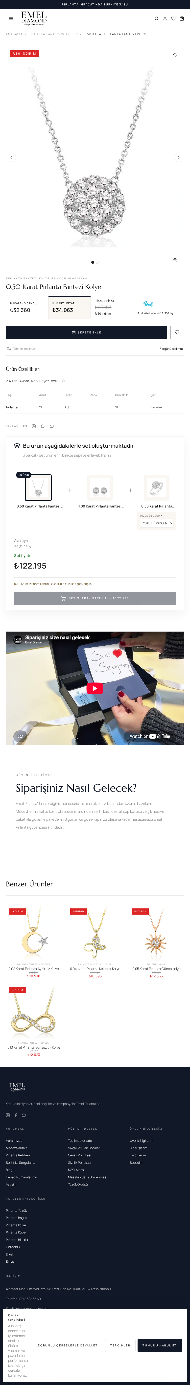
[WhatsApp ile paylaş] (42, 426)
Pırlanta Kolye (16, 1225)
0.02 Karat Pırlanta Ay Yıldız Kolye (33, 969)
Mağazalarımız (16, 1148)
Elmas (10, 1261)
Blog (9, 1169)
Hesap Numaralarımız (22, 1177)
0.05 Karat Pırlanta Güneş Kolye (156, 969)
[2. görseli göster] (97, 262)
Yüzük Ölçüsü (151, 515)
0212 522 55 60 (23, 1299)
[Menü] (11, 18)
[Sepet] (182, 18)
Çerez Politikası (79, 1155)
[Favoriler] (173, 18)
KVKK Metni (76, 1169)
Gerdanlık (13, 1247)
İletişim (11, 1184)
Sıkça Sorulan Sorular (84, 1148)
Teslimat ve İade (80, 1140)
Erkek (10, 1254)
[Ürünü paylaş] (33, 426)
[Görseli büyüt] (175, 260)
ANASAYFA (14, 34)
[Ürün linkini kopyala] (25, 426)
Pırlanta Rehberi (18, 1155)
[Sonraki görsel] (178, 157)
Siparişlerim (138, 1148)
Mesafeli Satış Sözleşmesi (87, 1177)
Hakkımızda (14, 1140)
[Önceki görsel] (11, 157)
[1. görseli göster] (92, 262)
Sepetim (136, 1162)
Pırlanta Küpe (16, 1232)
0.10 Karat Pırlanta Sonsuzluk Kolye (33, 1047)
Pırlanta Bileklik (17, 1239)
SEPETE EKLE (89, 332)
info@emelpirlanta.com (28, 1308)
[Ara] (156, 18)
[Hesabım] (165, 18)
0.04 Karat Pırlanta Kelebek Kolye (95, 969)
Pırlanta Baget (16, 1217)
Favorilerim (138, 1155)
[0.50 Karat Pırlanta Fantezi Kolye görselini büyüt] (95, 157)
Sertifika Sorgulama (20, 1162)
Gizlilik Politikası (79, 1162)
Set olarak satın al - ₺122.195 (99, 598)
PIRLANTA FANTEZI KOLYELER (53, 34)
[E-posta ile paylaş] (51, 426)
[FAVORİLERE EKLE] (177, 332)
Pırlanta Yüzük (16, 1210)
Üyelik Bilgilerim (141, 1140)
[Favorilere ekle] (175, 55)
